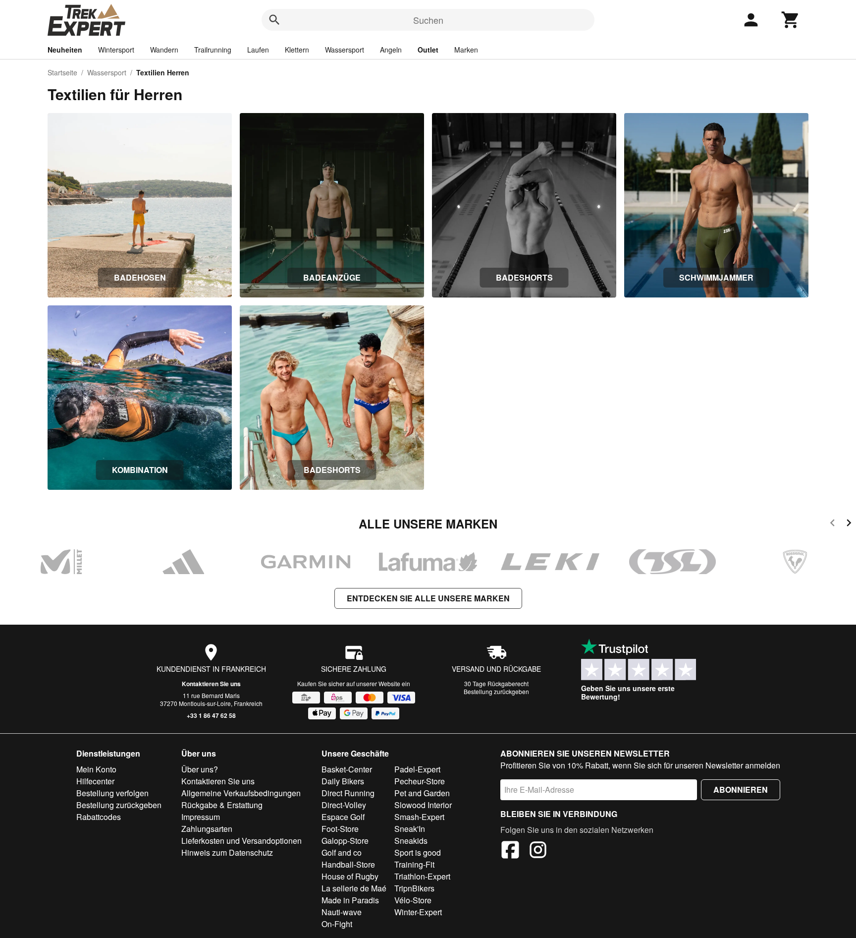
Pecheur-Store (419, 781)
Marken (466, 50)
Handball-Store (348, 864)
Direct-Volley (343, 805)
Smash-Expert (419, 816)
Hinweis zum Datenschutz (227, 852)
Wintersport (116, 50)
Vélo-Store (412, 900)
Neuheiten (65, 50)
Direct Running (347, 793)
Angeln (391, 50)
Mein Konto (96, 769)
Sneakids (411, 840)
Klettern (297, 50)
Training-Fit (414, 864)
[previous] (832, 524)
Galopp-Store (345, 840)
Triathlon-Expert (422, 876)
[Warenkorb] (791, 20)
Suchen (428, 19)
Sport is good (417, 852)
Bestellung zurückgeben (496, 691)
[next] (849, 524)
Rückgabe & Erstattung (222, 805)
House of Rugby (349, 876)
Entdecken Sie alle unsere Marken (428, 598)
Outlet (428, 50)
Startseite (62, 72)
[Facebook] (510, 851)
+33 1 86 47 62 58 (211, 715)
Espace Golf (343, 816)
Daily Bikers (342, 781)
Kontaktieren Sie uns (211, 684)
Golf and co (341, 852)
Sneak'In (409, 828)
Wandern (164, 50)
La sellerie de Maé (353, 888)
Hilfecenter (95, 781)
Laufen (258, 50)
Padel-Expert (417, 769)
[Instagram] (538, 851)
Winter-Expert (418, 912)
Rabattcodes (98, 816)
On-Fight (336, 924)
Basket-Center (346, 769)
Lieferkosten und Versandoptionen (241, 840)
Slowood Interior (423, 805)
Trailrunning (212, 50)
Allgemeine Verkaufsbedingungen (241, 793)
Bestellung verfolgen (112, 793)
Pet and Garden (422, 793)
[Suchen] (274, 20)
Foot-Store (340, 828)
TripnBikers (414, 888)
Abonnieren (740, 789)
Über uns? (199, 769)
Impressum (200, 816)
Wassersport (344, 50)
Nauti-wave (341, 912)
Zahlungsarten (206, 828)
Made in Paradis (350, 900)
